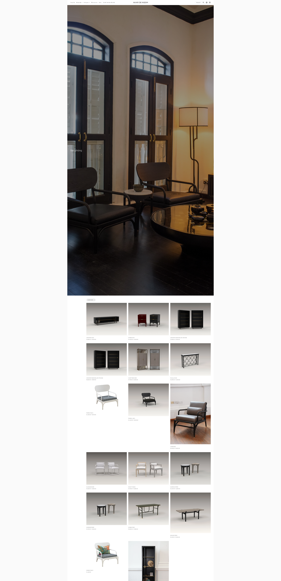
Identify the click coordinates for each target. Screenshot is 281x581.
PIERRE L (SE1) (131, 418)
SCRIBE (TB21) (131, 527)
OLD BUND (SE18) (90, 487)
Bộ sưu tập (78, 2)
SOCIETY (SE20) (131, 487)
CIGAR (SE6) (173, 446)
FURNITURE (90, 300)
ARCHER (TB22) (173, 535)
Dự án (100, 2)
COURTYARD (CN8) (132, 378)
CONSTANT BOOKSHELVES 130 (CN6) (178, 337)
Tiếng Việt (198, 2)
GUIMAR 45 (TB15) (174, 487)
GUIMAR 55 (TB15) (90, 527)
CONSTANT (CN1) (90, 337)
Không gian (86, 2)
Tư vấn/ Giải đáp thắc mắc (109, 2)
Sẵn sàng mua (94, 2)
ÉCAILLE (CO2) (173, 378)
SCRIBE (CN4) (131, 337)
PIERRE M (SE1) (89, 413)
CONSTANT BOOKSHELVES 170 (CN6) (94, 378)
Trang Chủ (72, 2)
